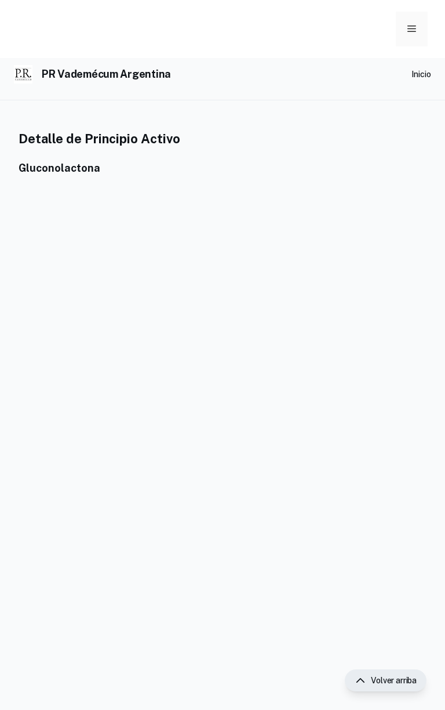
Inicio (421, 74)
